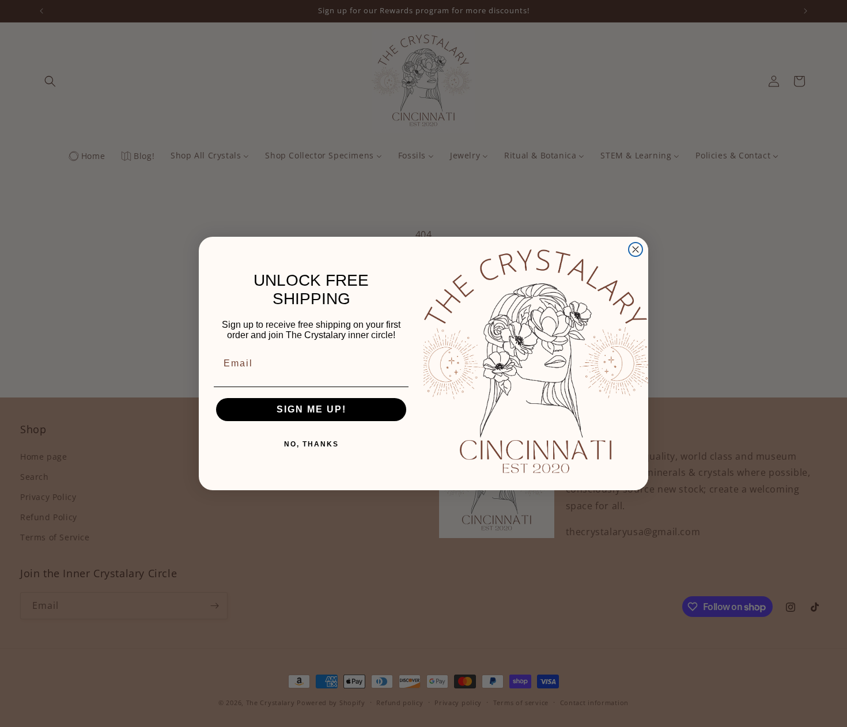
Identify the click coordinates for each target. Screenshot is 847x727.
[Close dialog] (635, 249)
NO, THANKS (311, 444)
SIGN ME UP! (311, 409)
